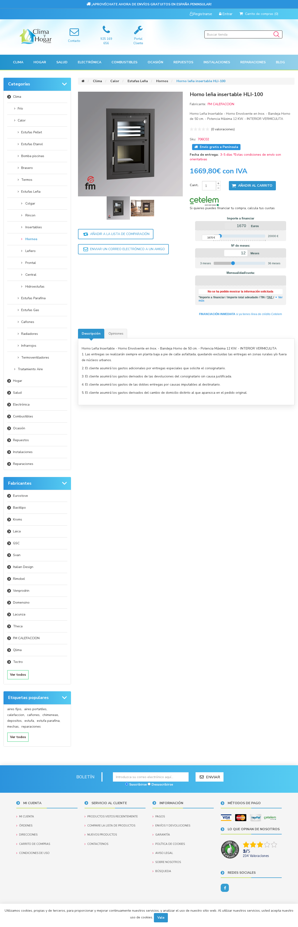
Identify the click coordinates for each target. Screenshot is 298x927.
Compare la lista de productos (111, 825)
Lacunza (19, 614)
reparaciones (31, 726)
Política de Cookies (170, 844)
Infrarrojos (28, 345)
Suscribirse (138, 784)
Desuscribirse (162, 784)
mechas (13, 726)
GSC (16, 543)
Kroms (17, 519)
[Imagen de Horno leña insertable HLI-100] (119, 207)
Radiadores (29, 334)
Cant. (194, 185)
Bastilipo (19, 507)
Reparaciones (253, 62)
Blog (280, 62)
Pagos (160, 816)
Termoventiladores (35, 357)
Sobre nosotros (168, 862)
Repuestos (21, 440)
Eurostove (20, 496)
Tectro (18, 662)
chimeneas (50, 715)
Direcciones (28, 834)
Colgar (30, 203)
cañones (33, 715)
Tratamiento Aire (30, 369)
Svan (16, 555)
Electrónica (21, 404)
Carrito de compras (34, 844)
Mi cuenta (26, 816)
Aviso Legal (164, 853)
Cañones (27, 322)
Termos (26, 180)
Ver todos (18, 674)
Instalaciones (23, 452)
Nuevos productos (102, 834)
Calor (22, 120)
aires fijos (14, 709)
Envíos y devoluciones (172, 825)
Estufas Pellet (31, 132)
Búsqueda (163, 871)
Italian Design (23, 567)
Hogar (17, 381)
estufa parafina (48, 721)
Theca (18, 626)
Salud (17, 392)
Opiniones (115, 333)
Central (30, 274)
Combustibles (124, 62)
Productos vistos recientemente (112, 816)
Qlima (17, 650)
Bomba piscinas (32, 156)
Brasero (27, 168)
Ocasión (19, 428)
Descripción (91, 333)
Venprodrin (21, 590)
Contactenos (97, 844)
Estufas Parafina (33, 298)
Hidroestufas (34, 286)
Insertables (33, 227)
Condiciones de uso (34, 853)
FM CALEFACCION (26, 638)
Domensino (21, 602)
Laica (17, 531)
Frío (20, 108)
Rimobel (19, 579)
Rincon (30, 215)
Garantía (162, 834)
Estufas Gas (30, 310)
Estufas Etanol (32, 144)
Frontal (30, 263)
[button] (18, 62)
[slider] (220, 236)
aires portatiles (35, 709)
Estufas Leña (31, 191)
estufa (29, 721)
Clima (17, 96)
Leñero (30, 251)
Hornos (31, 239)
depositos (14, 721)
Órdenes (25, 825)
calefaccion (16, 715)
